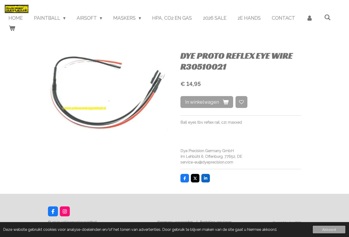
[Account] (309, 18)
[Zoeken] (327, 17)
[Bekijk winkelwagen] (12, 28)
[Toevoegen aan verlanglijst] (241, 102)
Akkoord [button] (329, 230)
